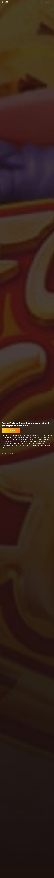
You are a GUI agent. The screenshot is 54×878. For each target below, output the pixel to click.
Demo (51, 2)
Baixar (43, 2)
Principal (39, 2)
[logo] (5, 2)
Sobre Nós (47, 2)
